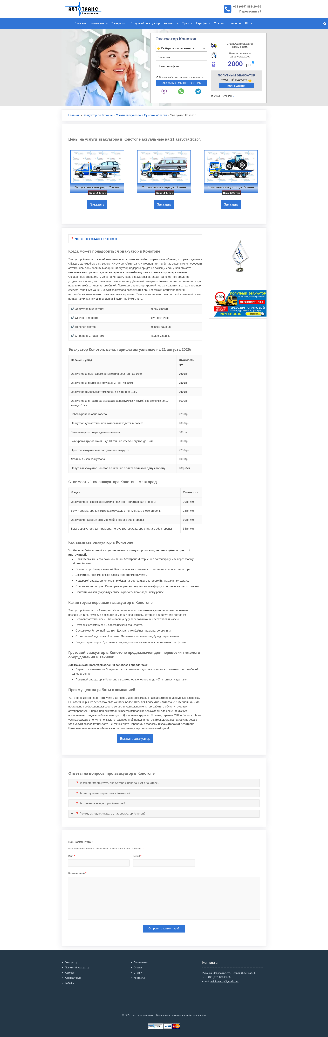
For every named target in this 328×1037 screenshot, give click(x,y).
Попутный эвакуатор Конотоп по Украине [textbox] (118, 468)
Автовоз (170, 23)
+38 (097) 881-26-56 (247, 6)
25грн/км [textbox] (188, 510)
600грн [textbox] (183, 432)
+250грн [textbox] (184, 414)
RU (247, 23)
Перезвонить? (250, 11)
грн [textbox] (184, 373)
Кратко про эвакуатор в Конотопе (96, 238)
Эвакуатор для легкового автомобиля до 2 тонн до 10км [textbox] (106, 373)
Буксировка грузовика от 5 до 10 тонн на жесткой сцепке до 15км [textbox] (112, 441)
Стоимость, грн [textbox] (187, 362)
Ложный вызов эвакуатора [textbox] (88, 459)
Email (137, 856)
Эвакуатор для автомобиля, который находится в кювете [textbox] (107, 423)
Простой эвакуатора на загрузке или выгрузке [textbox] (100, 450)
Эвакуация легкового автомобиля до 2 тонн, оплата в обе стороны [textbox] (113, 501)
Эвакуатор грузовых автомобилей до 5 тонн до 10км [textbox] (104, 391)
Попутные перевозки (87, 9)
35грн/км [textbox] (188, 528)
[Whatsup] (181, 91)
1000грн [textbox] (184, 423)
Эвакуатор (118, 23)
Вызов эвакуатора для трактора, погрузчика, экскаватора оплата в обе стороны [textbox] (121, 528)
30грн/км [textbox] (188, 519)
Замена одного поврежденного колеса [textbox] (95, 432)
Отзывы (138, 967)
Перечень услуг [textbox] (81, 360)
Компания (98, 23)
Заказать (97, 204)
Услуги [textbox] (75, 492)
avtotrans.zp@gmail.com (224, 981)
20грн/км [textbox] (188, 501)
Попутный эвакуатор (145, 23)
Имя (71, 856)
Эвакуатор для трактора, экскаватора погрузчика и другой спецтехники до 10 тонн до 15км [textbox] (119, 403)
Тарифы (201, 23)
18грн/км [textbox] (184, 468)
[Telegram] (198, 91)
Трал (185, 23)
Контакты (234, 23)
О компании (140, 962)
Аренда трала (73, 977)
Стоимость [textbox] (190, 492)
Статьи (219, 23)
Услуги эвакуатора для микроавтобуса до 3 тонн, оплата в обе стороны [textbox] (116, 510)
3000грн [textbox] (184, 400)
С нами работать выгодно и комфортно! (181, 77)
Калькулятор (236, 86)
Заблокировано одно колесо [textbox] (89, 414)
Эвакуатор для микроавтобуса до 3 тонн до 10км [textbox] (102, 382)
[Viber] (164, 91)
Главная (81, 23)
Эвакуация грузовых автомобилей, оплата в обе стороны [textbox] (107, 519)
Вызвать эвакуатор (135, 738)
